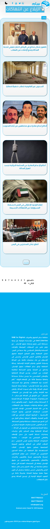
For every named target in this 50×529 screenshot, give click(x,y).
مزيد (26, 262)
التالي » (31, 283)
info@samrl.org (37, 505)
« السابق (30, 280)
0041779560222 (37, 498)
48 (25, 283)
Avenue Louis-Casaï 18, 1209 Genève (29, 508)
